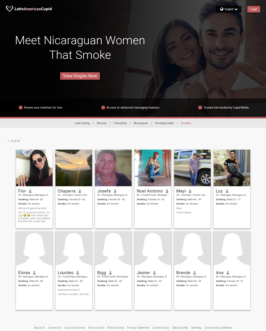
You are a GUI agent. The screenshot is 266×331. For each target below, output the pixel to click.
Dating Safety (180, 327)
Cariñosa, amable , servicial (73, 294)
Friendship (120, 123)
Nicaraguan (141, 123)
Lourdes (65, 272)
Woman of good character (32, 208)
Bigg (101, 272)
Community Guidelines (218, 327)
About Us (39, 327)
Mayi (181, 190)
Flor (22, 190)
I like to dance (183, 212)
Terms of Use (96, 327)
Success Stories (75, 327)
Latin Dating (82, 123)
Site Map (196, 327)
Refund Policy (115, 327)
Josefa (104, 190)
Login (253, 9)
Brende (183, 272)
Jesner (143, 272)
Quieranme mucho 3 (69, 289)
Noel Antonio (150, 190)
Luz (219, 190)
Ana (220, 272)
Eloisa (24, 272)
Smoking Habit (164, 123)
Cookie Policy (160, 327)
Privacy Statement (138, 327)
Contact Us (55, 327)
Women (102, 123)
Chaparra (67, 190)
